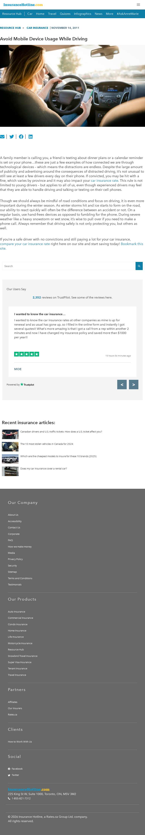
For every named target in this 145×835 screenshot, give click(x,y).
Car (29, 14)
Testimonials (15, 584)
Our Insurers (15, 708)
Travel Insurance (17, 675)
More (109, 14)
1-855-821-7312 (21, 798)
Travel (52, 14)
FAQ (10, 540)
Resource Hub (12, 14)
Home (40, 14)
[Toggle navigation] (138, 5)
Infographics (82, 14)
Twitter (15, 775)
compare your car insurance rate (25, 244)
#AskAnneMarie (128, 14)
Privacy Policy (15, 559)
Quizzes (65, 14)
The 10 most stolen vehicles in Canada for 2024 (46, 444)
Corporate (13, 534)
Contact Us (14, 527)
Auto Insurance (16, 611)
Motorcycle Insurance (20, 643)
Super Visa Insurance (19, 662)
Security (12, 565)
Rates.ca (12, 714)
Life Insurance (16, 636)
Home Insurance (17, 630)
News (98, 14)
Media (11, 552)
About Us (13, 514)
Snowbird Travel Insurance (22, 656)
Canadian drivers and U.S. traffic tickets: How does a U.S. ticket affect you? (61, 431)
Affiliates (12, 702)
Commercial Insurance (20, 617)
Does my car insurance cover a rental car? (43, 468)
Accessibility (15, 521)
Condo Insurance (17, 624)
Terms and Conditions (20, 578)
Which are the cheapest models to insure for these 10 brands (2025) (58, 456)
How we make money (20, 546)
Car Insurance (37, 27)
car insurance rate (104, 181)
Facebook (17, 768)
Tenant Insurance (17, 668)
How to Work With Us (20, 741)
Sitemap (12, 571)
